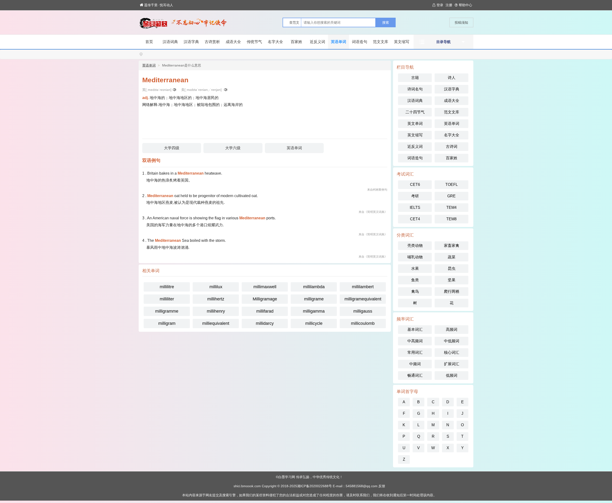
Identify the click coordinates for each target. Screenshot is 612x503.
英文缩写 (401, 42)
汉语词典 (170, 42)
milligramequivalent (362, 299)
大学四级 (171, 148)
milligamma (314, 311)
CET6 (415, 184)
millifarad (264, 311)
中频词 (415, 364)
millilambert (363, 286)
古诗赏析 (212, 42)
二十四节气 (415, 112)
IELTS (415, 207)
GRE (451, 196)
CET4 (415, 219)
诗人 (451, 78)
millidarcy (265, 323)
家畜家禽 (451, 245)
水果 (415, 268)
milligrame (314, 299)
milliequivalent (215, 323)
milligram (166, 323)
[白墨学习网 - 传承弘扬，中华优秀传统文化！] (153, 23)
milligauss (362, 311)
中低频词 (451, 341)
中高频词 (415, 341)
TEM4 (451, 207)
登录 (440, 5)
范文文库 (380, 42)
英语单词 (338, 42)
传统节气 (254, 42)
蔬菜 (451, 257)
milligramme (166, 311)
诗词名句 (415, 89)
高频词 (451, 329)
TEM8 (451, 219)
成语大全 (233, 42)
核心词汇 (451, 352)
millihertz (215, 299)
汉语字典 (191, 42)
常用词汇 (415, 352)
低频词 (451, 375)
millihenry (216, 311)
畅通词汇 (415, 375)
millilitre (167, 286)
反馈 (381, 486)
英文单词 (415, 124)
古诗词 (451, 146)
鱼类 (415, 280)
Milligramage (265, 299)
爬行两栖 (451, 291)
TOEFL (451, 184)
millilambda (314, 286)
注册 (449, 5)
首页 (149, 42)
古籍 (415, 78)
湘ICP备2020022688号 (314, 486)
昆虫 (451, 268)
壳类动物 (415, 245)
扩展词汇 (451, 364)
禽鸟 (415, 291)
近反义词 (317, 42)
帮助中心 (465, 5)
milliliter (167, 299)
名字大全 (275, 42)
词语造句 (359, 42)
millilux (215, 286)
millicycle (313, 323)
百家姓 (296, 42)
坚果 (451, 280)
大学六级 (232, 148)
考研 (415, 196)
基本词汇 (415, 329)
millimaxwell (264, 286)
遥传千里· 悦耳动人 (158, 5)
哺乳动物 (415, 257)
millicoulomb (363, 323)
